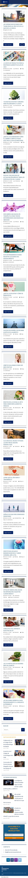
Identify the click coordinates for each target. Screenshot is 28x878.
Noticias (17, 68)
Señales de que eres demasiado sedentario (13, 515)
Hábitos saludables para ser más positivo (13, 366)
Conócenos (17, 181)
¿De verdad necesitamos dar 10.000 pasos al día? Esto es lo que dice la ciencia (13, 26)
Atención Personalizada (11, 850)
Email (6, 833)
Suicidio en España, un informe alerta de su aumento (13, 331)
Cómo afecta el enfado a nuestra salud (11, 630)
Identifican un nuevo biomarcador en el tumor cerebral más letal (12, 553)
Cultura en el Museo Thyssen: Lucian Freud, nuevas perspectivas (13, 443)
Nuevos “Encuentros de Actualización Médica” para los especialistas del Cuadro (13, 177)
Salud (16, 297)
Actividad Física (18, 260)
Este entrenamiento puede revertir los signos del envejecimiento (12, 257)
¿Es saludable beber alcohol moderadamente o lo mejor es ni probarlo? (13, 702)
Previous (20, 44)
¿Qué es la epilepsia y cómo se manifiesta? (13, 294)
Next (23, 44)
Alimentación (18, 105)
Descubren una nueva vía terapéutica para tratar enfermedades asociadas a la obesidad (13, 217)
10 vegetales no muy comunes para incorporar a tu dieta (13, 103)
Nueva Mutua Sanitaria (5, 877)
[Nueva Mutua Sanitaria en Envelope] (20, 860)
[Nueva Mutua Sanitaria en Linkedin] (8, 860)
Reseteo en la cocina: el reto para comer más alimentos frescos (13, 404)
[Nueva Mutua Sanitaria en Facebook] (12, 860)
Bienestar (17, 142)
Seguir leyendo (7, 44)
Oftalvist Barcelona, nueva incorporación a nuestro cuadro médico (12, 592)
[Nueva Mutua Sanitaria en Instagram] (16, 860)
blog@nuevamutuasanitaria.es (13, 852)
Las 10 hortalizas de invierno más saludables (13, 665)
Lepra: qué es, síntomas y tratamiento (11, 478)
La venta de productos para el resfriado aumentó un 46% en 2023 (13, 65)
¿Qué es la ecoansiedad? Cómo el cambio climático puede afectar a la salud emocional (13, 139)
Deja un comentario (7, 107)
